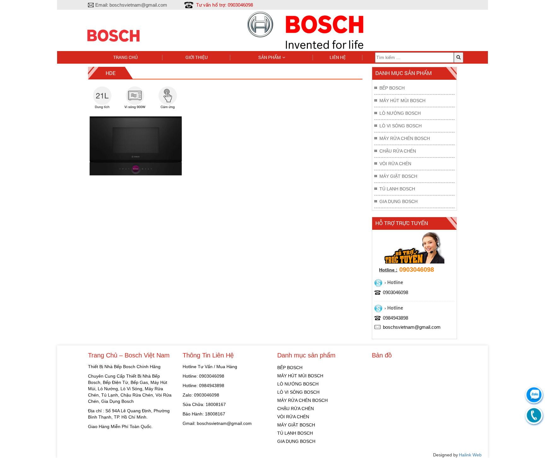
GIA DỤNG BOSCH (398, 201)
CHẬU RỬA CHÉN (397, 151)
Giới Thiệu (196, 57)
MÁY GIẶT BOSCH (398, 176)
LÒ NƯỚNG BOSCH (400, 113)
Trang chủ (125, 57)
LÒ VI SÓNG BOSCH (400, 125)
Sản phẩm (269, 57)
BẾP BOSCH (392, 87)
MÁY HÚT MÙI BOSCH (402, 100)
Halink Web (470, 454)
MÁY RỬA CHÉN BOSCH (404, 138)
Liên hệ (338, 57)
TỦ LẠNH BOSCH (397, 188)
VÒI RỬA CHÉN (395, 163)
